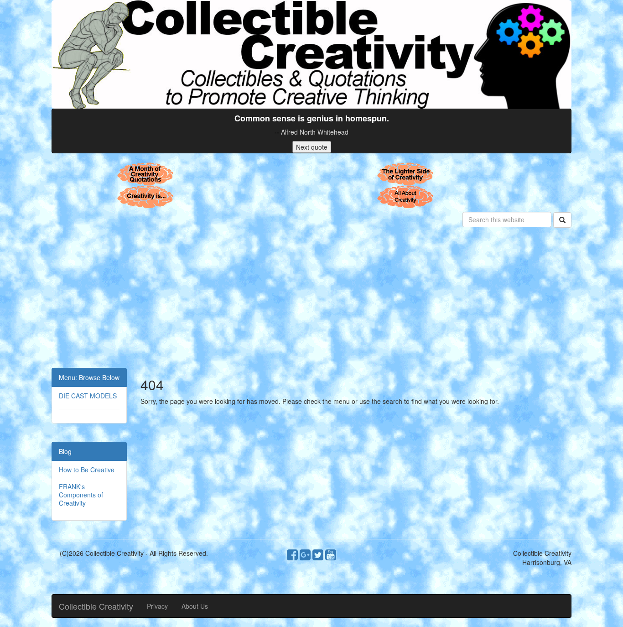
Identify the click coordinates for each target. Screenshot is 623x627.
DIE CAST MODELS (88, 395)
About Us (195, 606)
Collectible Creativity (96, 606)
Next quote (311, 147)
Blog (65, 451)
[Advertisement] (311, 299)
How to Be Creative (86, 469)
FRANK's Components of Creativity (81, 494)
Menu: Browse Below (89, 377)
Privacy (157, 606)
